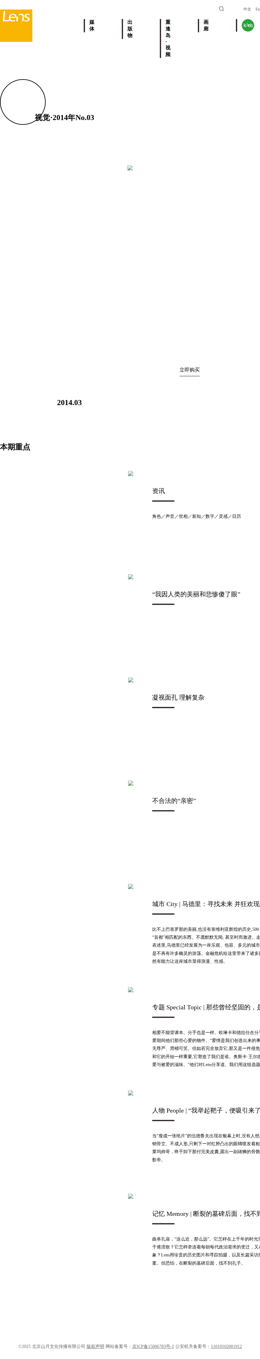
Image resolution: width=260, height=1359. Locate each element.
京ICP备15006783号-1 (153, 1346)
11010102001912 (226, 1346)
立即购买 (189, 369)
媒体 (91, 25)
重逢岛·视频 (168, 38)
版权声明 (95, 1346)
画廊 (206, 25)
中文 (247, 9)
